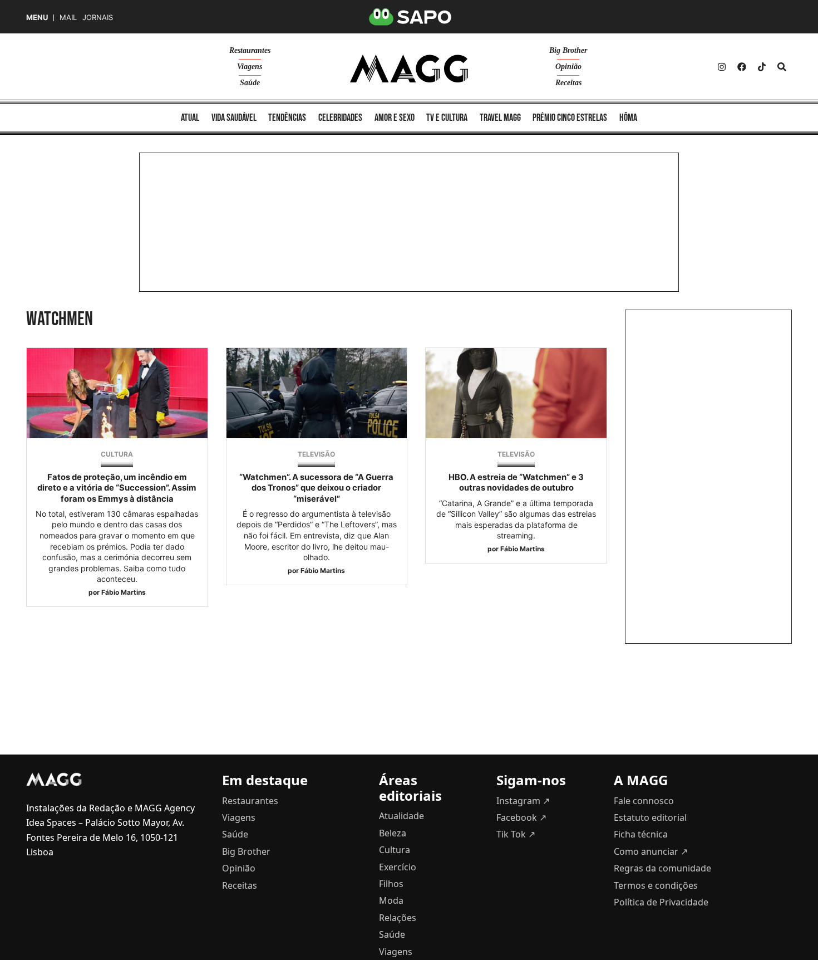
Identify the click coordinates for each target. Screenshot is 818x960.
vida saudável (234, 118)
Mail (68, 17)
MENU (37, 17)
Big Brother (568, 50)
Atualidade (401, 816)
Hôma (628, 118)
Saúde (250, 83)
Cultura (117, 454)
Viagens (249, 66)
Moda (391, 900)
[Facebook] (742, 67)
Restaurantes (249, 50)
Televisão (316, 454)
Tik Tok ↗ (515, 834)
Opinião (568, 66)
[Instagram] (722, 67)
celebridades (340, 118)
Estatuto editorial (650, 817)
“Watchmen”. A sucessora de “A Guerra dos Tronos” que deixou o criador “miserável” (316, 487)
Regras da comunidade (662, 868)
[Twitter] (762, 67)
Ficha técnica (641, 834)
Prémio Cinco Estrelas (570, 118)
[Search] (782, 67)
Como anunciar (651, 851)
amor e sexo (394, 118)
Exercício (397, 867)
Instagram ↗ (523, 801)
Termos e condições (656, 885)
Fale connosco (644, 801)
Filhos (391, 884)
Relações (397, 918)
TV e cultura (446, 118)
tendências (287, 118)
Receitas (568, 83)
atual (190, 118)
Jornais (97, 17)
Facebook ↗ (521, 817)
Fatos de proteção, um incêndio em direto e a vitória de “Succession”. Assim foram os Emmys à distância (116, 487)
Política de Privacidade (661, 902)
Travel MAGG (500, 118)
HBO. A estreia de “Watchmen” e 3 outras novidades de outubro (516, 482)
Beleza (392, 833)
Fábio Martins (123, 592)
